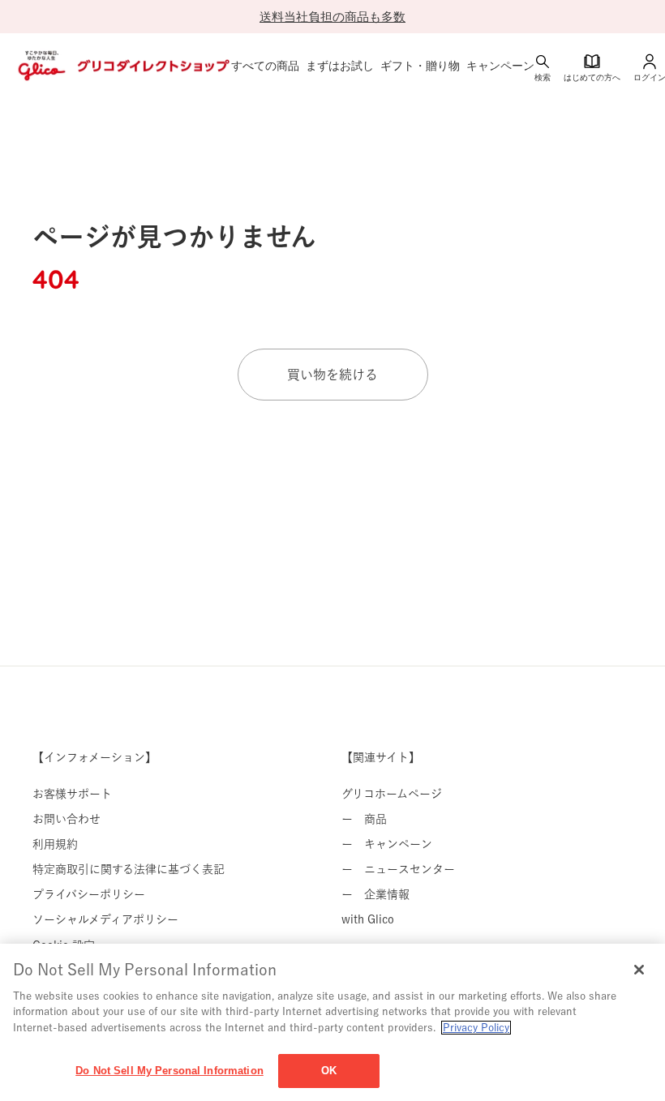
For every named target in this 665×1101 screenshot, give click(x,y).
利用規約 (55, 844)
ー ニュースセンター (398, 869)
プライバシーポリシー (88, 894)
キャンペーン (500, 65)
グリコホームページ (391, 793)
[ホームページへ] (122, 65)
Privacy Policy (476, 1027)
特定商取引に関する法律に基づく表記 (128, 869)
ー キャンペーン (386, 844)
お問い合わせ (66, 819)
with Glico (367, 919)
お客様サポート (72, 793)
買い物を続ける (332, 374)
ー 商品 (364, 819)
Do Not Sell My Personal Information (169, 1071)
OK (329, 1071)
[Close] (639, 969)
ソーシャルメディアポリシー (105, 919)
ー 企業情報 (375, 894)
